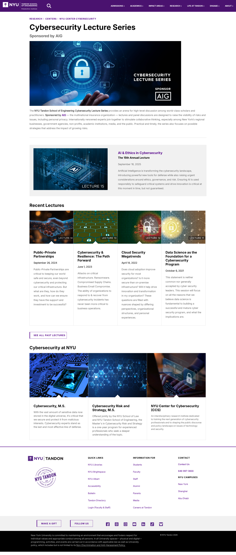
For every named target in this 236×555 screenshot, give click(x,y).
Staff (135, 479)
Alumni (136, 486)
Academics (136, 6)
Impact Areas (156, 6)
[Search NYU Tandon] (49, 6)
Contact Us (183, 464)
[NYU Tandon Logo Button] (57, 458)
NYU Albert (93, 479)
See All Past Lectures (49, 335)
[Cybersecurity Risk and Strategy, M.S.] (117, 375)
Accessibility (94, 486)
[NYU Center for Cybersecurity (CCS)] (176, 375)
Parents (137, 493)
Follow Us (82, 523)
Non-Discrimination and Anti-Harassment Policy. (100, 545)
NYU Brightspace (96, 471)
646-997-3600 (186, 471)
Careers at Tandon (142, 507)
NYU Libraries (95, 464)
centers (51, 18)
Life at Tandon (195, 6)
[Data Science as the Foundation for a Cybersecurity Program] (183, 227)
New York (183, 484)
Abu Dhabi (183, 498)
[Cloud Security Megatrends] (139, 227)
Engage (214, 6)
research (36, 18)
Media (136, 500)
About (229, 6)
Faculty (136, 471)
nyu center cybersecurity (78, 18)
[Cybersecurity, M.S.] (59, 375)
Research (176, 6)
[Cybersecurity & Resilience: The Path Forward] (95, 227)
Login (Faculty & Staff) (99, 507)
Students (137, 464)
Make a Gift (49, 523)
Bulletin (91, 493)
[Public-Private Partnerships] (51, 227)
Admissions (118, 6)
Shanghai (183, 491)
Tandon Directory (97, 500)
